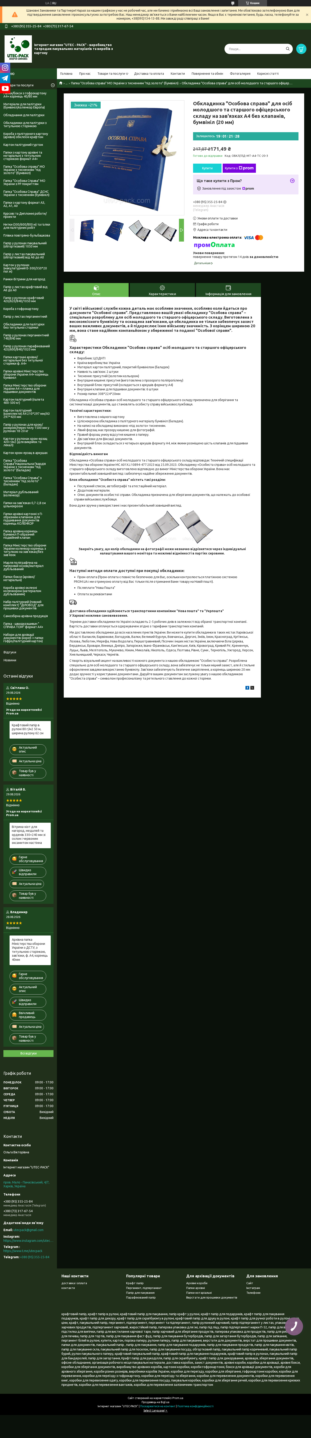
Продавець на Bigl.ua (155, 1402)
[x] (252, 688)
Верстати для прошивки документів (211, 1297)
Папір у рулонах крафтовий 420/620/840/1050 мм (23, 299)
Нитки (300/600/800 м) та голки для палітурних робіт (26, 226)
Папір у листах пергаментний (25, 316)
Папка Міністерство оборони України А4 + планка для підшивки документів (24, 389)
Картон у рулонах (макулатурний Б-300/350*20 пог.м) (25, 268)
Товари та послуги (111, 73)
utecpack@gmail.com (28, 1230)
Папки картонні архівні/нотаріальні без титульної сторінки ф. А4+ (23, 360)
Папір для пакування (140, 1292)
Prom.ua (177, 1398)
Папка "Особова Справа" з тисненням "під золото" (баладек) (22, 481)
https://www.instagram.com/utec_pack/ (28, 1240)
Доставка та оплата (149, 73)
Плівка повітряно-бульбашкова (26, 235)
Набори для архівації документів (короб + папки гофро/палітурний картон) (23, 638)
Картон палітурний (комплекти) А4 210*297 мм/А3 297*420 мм (26, 414)
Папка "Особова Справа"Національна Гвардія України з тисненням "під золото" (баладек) (24, 465)
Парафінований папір (141, 1297)
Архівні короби (196, 1283)
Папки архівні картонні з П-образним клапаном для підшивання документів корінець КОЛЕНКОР (23, 518)
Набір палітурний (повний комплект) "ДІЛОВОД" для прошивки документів (23, 605)
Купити (207, 168)
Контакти (178, 73)
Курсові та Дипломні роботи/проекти (25, 215)
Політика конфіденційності (195, 1406)
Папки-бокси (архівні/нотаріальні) (19, 578)
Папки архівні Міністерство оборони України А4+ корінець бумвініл (25, 374)
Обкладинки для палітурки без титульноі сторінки (23, 325)
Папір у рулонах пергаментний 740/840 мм (26, 336)
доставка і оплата (74, 1283)
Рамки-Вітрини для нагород (24, 279)
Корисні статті (268, 73)
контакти (68, 1287)
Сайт (249, 1283)
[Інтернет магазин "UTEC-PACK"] (18, 49)
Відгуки (9, 652)
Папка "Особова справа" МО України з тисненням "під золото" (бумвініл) (124, 83)
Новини (9, 660)
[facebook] (247, 688)
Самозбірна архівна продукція (25, 616)
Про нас (85, 73)
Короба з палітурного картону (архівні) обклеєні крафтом (25, 135)
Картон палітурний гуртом (23, 145)
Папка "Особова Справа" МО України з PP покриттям (24, 182)
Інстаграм (253, 1287)
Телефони (253, 1292)
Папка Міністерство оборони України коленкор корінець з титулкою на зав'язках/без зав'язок (24, 550)
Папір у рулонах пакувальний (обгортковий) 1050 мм (25, 244)
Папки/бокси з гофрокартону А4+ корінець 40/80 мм (24, 94)
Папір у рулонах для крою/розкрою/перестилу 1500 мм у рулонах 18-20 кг (26, 428)
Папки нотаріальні (199, 1292)
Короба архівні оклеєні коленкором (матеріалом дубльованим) (22, 591)
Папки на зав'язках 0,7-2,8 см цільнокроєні (24, 504)
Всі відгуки (28, 1053)
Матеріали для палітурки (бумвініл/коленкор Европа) (24, 105)
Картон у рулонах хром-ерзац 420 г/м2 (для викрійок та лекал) (25, 442)
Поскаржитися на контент (157, 1406)
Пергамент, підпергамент (144, 1287)
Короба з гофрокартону (20, 309)
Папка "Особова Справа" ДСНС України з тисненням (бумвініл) (26, 193)
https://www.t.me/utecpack (22, 1251)
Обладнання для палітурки (23, 115)
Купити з (231, 168)
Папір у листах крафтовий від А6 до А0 (25, 288)
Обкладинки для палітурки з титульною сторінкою (25, 124)
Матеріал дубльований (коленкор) (20, 493)
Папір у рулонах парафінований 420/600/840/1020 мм (26, 347)
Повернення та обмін (207, 73)
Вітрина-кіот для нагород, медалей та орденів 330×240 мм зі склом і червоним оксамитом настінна (29, 835)
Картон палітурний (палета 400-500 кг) (23, 401)
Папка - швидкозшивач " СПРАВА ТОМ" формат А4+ (23, 625)
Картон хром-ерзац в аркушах (25, 453)
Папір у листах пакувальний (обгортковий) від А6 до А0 (24, 255)
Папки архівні (195, 1287)
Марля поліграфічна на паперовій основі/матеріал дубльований (23, 566)
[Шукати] (288, 49)
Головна (66, 73)
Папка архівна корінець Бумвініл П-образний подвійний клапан (20, 534)
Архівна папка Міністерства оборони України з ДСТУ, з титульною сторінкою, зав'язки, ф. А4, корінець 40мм (30, 949)
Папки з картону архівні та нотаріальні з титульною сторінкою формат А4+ (22, 156)
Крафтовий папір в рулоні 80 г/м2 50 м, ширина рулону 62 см (27, 729)
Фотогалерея (240, 73)
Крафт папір (135, 1283)
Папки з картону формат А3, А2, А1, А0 (24, 204)
